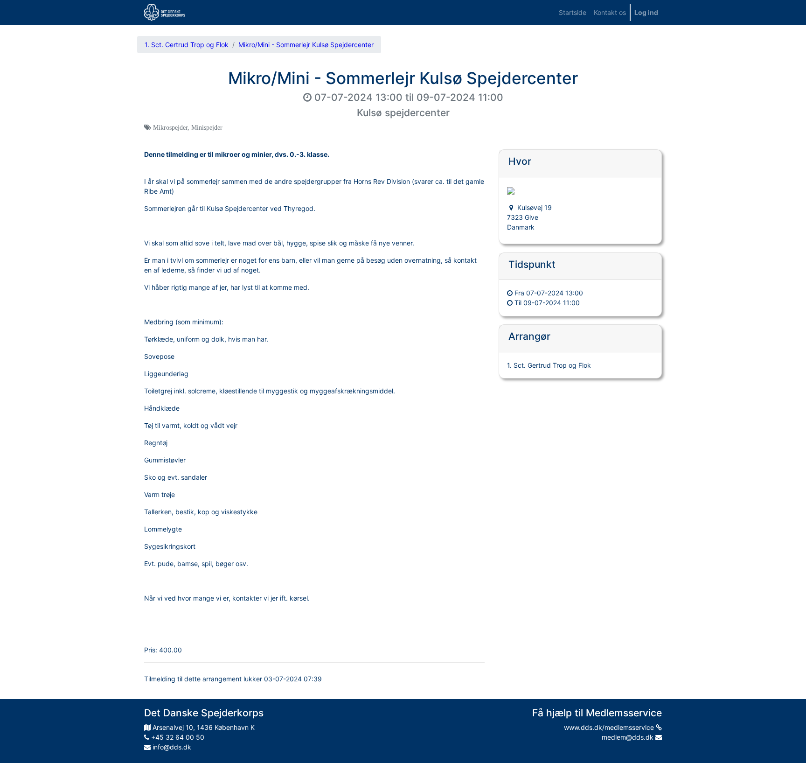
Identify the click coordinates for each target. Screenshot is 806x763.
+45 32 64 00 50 (176, 737)
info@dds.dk (171, 747)
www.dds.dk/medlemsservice (610, 727)
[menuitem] (572, 12)
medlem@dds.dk (628, 737)
